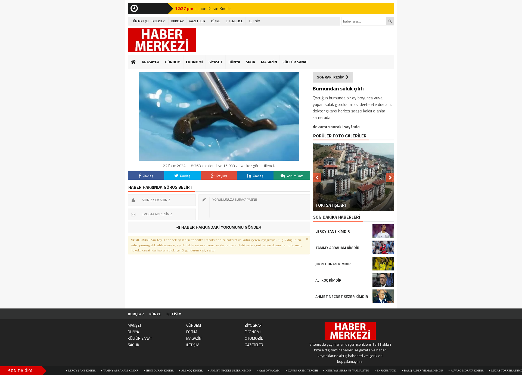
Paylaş (147, 176)
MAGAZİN (269, 62)
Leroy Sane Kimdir (61, 370)
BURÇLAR (177, 21)
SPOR (250, 62)
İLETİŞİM (254, 21)
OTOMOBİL (254, 338)
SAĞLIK (133, 345)
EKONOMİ (194, 62)
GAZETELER (197, 21)
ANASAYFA (150, 62)
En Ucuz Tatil (366, 370)
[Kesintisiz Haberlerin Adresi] (162, 41)
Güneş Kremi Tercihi (282, 370)
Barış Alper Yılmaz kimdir (402, 370)
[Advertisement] (295, 40)
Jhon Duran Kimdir (214, 8)
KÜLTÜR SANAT (295, 62)
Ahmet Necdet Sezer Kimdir (210, 370)
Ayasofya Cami (249, 370)
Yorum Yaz (294, 176)
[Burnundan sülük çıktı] (219, 159)
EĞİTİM (191, 332)
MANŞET (134, 325)
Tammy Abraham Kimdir (100, 370)
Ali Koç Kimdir (171, 370)
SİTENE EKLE (234, 21)
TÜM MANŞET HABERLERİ (148, 21)
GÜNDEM (173, 62)
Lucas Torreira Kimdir (487, 370)
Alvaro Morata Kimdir (446, 370)
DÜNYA (234, 62)
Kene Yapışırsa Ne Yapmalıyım (327, 370)
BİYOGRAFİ (253, 325)
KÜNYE (215, 21)
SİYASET (216, 62)
